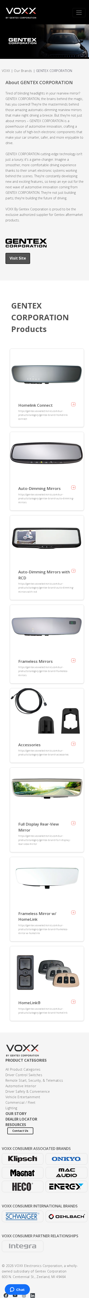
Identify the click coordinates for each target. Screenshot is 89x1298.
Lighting (11, 1108)
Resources (15, 1124)
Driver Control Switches (23, 1075)
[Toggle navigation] (79, 12)
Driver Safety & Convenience (27, 1091)
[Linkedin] (32, 1295)
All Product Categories (23, 1069)
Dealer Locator (21, 1119)
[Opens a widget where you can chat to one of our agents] (17, 1290)
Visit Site (18, 258)
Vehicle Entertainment (22, 1097)
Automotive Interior (20, 1086)
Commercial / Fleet (20, 1102)
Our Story (15, 1113)
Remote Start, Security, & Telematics (34, 1080)
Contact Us (20, 1131)
